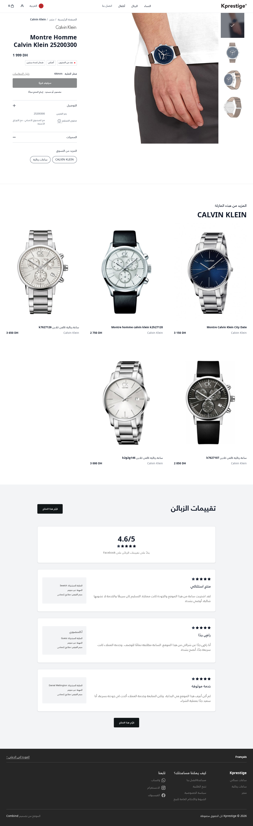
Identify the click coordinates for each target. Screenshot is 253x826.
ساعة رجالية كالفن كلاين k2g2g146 (142, 458)
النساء (147, 6)
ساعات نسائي (238, 780)
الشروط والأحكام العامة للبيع (190, 799)
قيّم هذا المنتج (50, 508)
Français (241, 757)
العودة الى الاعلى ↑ (18, 757)
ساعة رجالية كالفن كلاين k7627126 (59, 327)
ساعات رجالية (40, 159)
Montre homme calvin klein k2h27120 (137, 327)
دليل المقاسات (21, 73)
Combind (12, 816)
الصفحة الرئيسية (67, 19)
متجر (51, 19)
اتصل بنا (107, 6)
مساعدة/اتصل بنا (196, 780)
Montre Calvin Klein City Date (227, 327)
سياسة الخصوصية (195, 793)
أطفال (121, 6)
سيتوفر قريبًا (45, 83)
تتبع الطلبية (199, 786)
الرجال (134, 6)
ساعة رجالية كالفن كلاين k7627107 (226, 458)
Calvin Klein (38, 19)
